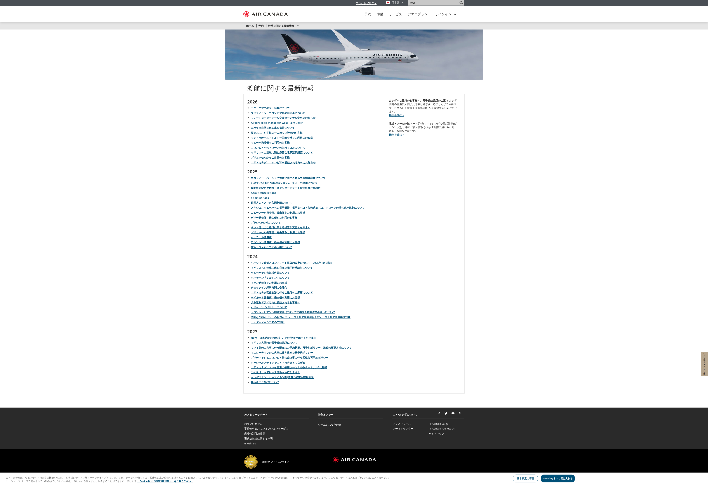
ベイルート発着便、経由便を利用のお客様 (275, 297)
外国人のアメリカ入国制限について (271, 202)
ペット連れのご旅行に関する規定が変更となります (280, 227)
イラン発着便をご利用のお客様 (269, 282)
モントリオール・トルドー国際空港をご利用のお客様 (282, 137)
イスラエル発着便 (261, 237)
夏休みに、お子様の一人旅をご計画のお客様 (277, 132)
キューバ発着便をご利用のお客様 (270, 142)
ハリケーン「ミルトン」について (270, 277)
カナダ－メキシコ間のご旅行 (267, 322)
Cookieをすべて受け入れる (558, 478)
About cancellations (263, 193)
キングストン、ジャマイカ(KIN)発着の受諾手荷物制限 (282, 377)
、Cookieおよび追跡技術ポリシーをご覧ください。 (165, 481)
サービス (395, 14)
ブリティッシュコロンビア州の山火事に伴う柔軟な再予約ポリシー (289, 357)
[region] (354, 478)
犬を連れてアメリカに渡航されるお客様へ (275, 302)
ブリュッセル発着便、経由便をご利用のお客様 (278, 232)
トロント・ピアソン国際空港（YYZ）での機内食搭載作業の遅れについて (293, 312)
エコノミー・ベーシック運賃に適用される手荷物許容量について (288, 178)
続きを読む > (396, 115)
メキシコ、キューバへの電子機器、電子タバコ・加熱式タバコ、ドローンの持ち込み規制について (308, 207)
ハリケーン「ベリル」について (269, 307)
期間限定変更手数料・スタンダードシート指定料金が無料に (286, 188)
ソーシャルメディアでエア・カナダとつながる (278, 362)
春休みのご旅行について (265, 382)
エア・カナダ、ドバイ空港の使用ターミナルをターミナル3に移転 (289, 367)
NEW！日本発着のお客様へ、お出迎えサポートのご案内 (283, 338)
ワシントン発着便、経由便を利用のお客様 (275, 242)
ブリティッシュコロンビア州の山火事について (278, 113)
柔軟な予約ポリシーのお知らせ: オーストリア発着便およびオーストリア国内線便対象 (300, 317)
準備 (380, 14)
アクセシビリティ (366, 3)
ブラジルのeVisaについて (266, 222)
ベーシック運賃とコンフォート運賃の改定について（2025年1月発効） (292, 262)
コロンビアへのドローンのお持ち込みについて (278, 147)
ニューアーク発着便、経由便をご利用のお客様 (278, 212)
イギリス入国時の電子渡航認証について (274, 342)
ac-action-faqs (260, 198)
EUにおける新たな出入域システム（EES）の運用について (284, 183)
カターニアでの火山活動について (270, 108)
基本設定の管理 (525, 478)
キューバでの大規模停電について (270, 272)
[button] (461, 2)
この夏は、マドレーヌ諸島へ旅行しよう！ (275, 372)
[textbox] (433, 3)
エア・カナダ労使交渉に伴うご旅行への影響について (282, 292)
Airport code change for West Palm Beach (277, 122)
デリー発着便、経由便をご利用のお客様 (274, 217)
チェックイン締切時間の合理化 (269, 287)
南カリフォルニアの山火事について (271, 247)
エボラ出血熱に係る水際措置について (273, 127)
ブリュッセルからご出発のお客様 (270, 157)
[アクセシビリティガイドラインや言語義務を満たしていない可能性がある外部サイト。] (464, 456)
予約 (368, 14)
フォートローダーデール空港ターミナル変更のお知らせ (283, 117)
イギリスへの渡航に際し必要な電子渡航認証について (282, 152)
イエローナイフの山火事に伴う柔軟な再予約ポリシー (282, 352)
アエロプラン (418, 14)
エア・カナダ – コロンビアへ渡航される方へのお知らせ (283, 162)
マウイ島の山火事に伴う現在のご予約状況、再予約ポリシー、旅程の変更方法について (301, 347)
